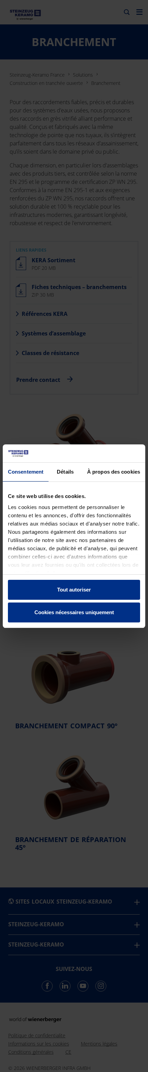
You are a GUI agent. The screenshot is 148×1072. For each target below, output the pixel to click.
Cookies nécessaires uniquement (74, 612)
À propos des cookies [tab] (113, 472)
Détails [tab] (65, 472)
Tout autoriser (74, 590)
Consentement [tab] (25, 472)
